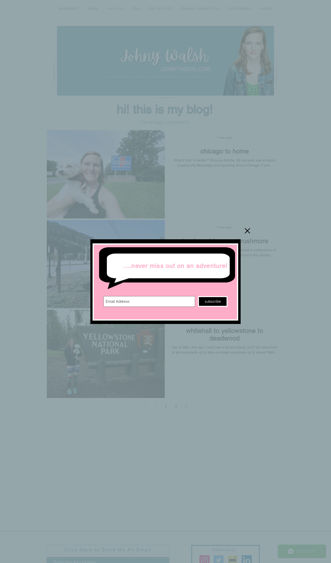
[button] (247, 230)
